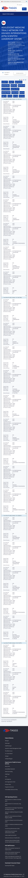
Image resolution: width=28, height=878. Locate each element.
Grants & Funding (8, 771)
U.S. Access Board (8, 753)
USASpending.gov (9, 758)
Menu (24, 9)
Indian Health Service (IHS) (10, 835)
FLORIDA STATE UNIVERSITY (18, 104)
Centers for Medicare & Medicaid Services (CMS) (14, 825)
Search (20, 4)
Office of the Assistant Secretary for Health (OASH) (12, 848)
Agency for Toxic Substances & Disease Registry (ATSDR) (13, 816)
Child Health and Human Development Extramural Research (17, 114)
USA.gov (7, 756)
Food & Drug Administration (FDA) (12, 828)
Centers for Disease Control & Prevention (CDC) (13, 821)
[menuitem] (20, 80)
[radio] (5, 72)
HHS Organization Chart (10, 781)
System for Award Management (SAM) (13, 748)
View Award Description (19, 73)
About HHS (7, 766)
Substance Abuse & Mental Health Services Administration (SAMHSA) (12, 841)
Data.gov (7, 740)
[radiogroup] (7, 73)
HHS (6, 776)
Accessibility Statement (10, 769)
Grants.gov (7, 743)
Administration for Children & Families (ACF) (13, 800)
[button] (18, 4)
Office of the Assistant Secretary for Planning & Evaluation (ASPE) (12, 853)
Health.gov (7, 774)
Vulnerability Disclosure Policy (11, 789)
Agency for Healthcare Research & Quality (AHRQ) (14, 812)
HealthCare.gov (8, 745)
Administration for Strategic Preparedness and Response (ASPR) (14, 808)
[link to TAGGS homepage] (10, 8)
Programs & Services (9, 787)
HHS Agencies (8, 779)
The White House (8, 751)
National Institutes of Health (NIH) (12, 837)
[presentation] (14, 401)
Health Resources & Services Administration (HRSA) (11, 831)
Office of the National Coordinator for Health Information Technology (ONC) (13, 857)
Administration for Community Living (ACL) (13, 804)
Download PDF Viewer (9, 865)
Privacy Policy (8, 784)
